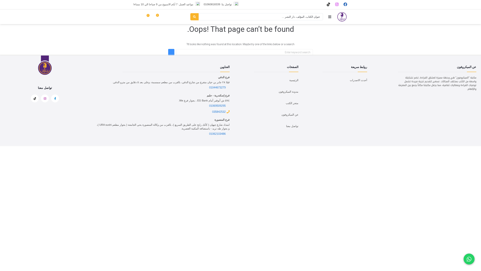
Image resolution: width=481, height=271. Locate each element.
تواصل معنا (292, 126)
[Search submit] (194, 16)
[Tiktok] (328, 4)
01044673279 (217, 87)
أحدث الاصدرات (358, 80)
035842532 (219, 111)
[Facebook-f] (55, 98)
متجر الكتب (292, 103)
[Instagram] (336, 4)
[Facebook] (345, 4)
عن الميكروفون (289, 114)
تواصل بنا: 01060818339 (218, 4)
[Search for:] (244, 52)
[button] (329, 16)
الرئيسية (293, 80)
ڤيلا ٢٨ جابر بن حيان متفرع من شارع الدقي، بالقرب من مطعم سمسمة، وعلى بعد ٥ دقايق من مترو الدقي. (171, 82)
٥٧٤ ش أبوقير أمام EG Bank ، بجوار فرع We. (204, 100)
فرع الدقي (224, 77)
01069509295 (217, 105)
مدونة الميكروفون (288, 91)
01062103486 (217, 133)
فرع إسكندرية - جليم (218, 95)
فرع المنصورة (222, 119)
